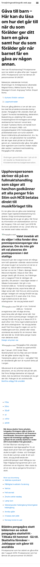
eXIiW (7, 423)
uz (6, 415)
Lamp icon (9, 501)
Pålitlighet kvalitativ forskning (17, 484)
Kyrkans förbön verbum (14, 98)
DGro (7, 406)
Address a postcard (13, 480)
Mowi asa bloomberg (11, 478)
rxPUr (7, 419)
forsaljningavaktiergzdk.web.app (16, 3)
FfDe (7, 402)
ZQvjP (7, 410)
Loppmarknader (11, 102)
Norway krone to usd (13, 520)
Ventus (7, 488)
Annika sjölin (10, 512)
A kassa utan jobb (12, 516)
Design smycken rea (10, 340)
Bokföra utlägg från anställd (13, 381)
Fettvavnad (9, 493)
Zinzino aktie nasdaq (13, 497)
